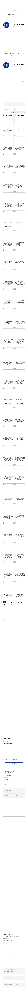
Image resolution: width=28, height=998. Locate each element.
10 (4, 604)
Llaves (6, 779)
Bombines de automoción (11, 783)
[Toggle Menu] (23, 30)
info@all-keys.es (8, 743)
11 (7, 604)
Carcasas (6, 777)
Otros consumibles (9, 784)
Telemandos (7, 775)
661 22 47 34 (6, 738)
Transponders (8, 781)
